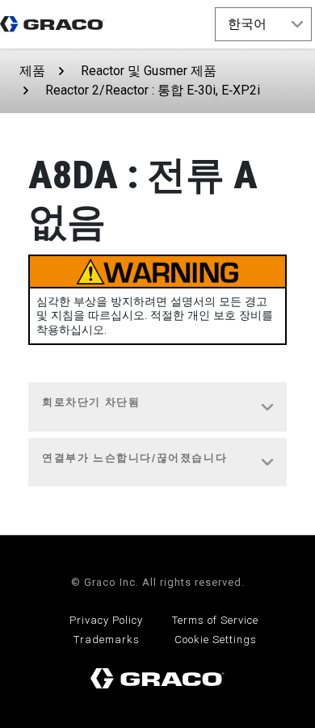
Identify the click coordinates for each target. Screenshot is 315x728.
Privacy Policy (106, 620)
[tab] (157, 407)
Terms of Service (215, 620)
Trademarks (107, 639)
